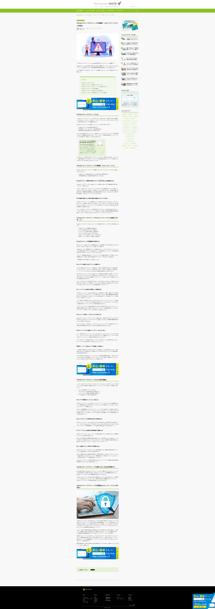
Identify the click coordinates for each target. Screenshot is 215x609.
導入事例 (95, 601)
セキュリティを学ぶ (101, 10)
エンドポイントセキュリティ (127, 120)
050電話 (124, 114)
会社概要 (129, 597)
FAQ (95, 602)
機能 (95, 597)
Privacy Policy (131, 605)
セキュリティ (91, 28)
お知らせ (84, 600)
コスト (136, 120)
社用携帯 (135, 145)
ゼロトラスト (127, 125)
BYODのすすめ (110, 10)
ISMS (130, 116)
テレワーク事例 (126, 127)
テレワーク (133, 125)
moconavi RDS (89, 535)
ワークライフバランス (130, 141)
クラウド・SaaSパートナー (121, 598)
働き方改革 (134, 143)
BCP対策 (130, 114)
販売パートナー (119, 597)
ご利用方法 (96, 598)
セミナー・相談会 (85, 602)
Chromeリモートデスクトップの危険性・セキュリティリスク (92, 84)
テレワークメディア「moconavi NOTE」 (88, 599)
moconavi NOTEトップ (80, 14)
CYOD (136, 114)
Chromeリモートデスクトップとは (88, 82)
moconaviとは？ (85, 597)
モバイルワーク (134, 132)
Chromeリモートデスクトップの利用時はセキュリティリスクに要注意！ (94, 92)
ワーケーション (126, 143)
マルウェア (134, 129)
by (131, 6)
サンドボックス (126, 123)
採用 (130, 145)
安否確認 (124, 145)
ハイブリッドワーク (127, 129)
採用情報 (129, 598)
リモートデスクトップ (98, 28)
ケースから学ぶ (119, 10)
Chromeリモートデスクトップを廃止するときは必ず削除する (92, 90)
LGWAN (135, 116)
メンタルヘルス (126, 132)
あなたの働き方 (80, 10)
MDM (133, 118)
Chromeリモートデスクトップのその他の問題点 (90, 88)
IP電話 (124, 116)
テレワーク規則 (134, 127)
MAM (127, 118)
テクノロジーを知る (90, 10)
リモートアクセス (130, 134)
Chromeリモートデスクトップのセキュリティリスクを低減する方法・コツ (95, 86)
